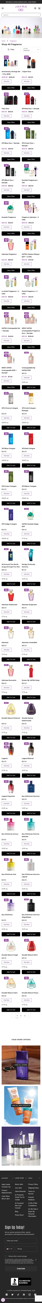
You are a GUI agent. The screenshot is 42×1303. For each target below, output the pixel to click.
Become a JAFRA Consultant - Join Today (21, 2)
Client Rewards (20, 1191)
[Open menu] (4, 8)
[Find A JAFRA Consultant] (34, 8)
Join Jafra (18, 1188)
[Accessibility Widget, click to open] (3, 1300)
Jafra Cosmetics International (20, 1290)
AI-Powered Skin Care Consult (19, 1205)
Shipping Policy (33, 1188)
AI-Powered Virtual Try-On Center (19, 1197)
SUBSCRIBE (21, 1268)
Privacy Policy (33, 1184)
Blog (16, 1211)
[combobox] (21, 15)
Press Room (19, 1215)
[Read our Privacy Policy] (36, 1259)
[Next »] (29, 1016)
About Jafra (19, 1184)
